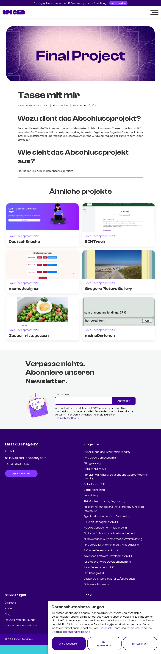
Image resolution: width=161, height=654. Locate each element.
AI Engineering (92, 463)
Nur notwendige (104, 643)
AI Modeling (91, 495)
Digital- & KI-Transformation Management (109, 533)
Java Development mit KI (33, 105)
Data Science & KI (94, 484)
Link (33, 171)
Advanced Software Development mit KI (108, 556)
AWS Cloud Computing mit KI (101, 457)
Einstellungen (140, 643)
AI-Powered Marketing (97, 584)
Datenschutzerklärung (67, 418)
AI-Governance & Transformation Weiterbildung (113, 539)
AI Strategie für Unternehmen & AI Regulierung (111, 544)
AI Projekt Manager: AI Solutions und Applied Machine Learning (116, 476)
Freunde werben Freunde (20, 620)
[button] (154, 12)
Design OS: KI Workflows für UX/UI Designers (109, 579)
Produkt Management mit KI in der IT (105, 527)
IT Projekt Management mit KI (101, 522)
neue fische (29, 625)
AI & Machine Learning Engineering (104, 501)
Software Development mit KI (101, 550)
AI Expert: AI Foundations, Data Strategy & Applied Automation (114, 508)
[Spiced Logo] (14, 12)
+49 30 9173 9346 (17, 464)
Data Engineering (94, 490)
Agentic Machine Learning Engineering (107, 516)
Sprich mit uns (21, 473)
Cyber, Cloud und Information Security (107, 452)
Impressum (136, 628)
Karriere (9, 608)
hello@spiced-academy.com (25, 458)
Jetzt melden (118, 3)
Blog (7, 614)
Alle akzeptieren (68, 643)
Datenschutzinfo (110, 628)
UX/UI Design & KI (94, 573)
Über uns (10, 603)
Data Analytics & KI (95, 469)
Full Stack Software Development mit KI (107, 562)
